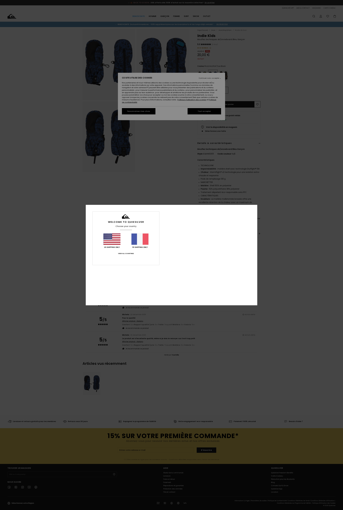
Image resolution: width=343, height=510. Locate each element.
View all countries (126, 253)
